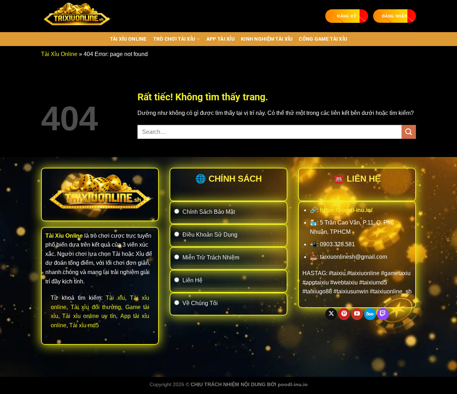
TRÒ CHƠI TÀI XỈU (174, 39)
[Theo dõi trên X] (331, 314)
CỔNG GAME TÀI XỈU (323, 39)
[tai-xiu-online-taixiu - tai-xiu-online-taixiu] (76, 16)
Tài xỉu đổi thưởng (96, 307)
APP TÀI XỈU (220, 39)
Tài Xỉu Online (128, 39)
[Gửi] (409, 132)
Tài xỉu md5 (84, 325)
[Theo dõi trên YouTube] (357, 314)
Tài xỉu (115, 298)
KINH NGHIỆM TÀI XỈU (266, 39)
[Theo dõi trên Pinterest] (344, 314)
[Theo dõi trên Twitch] (383, 314)
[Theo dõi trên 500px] (370, 314)
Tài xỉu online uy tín (89, 316)
